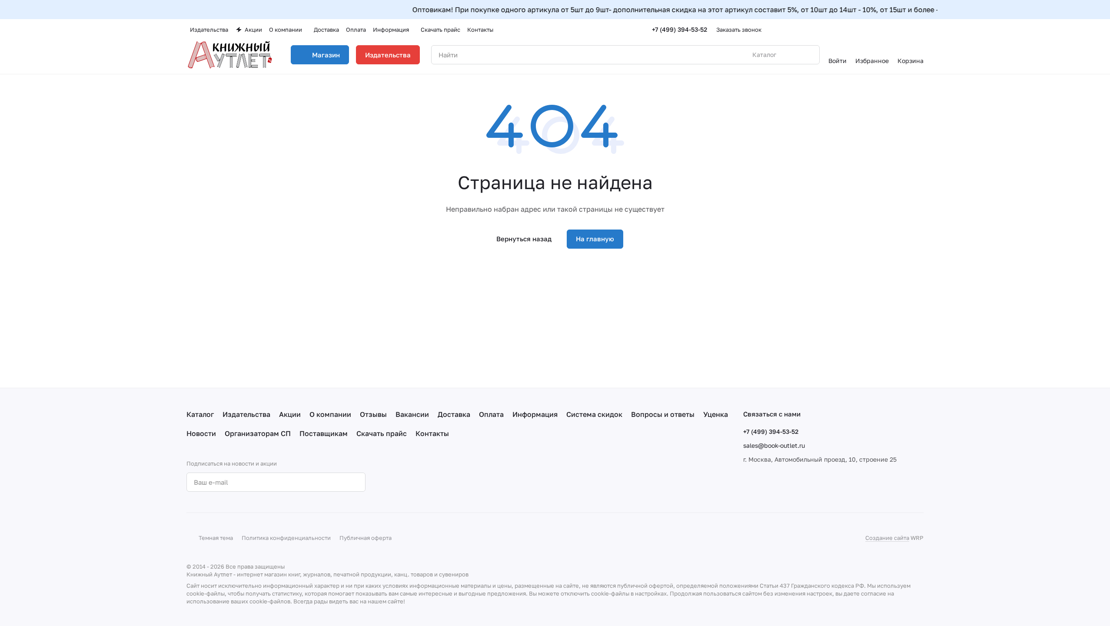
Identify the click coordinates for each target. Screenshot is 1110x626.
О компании (330, 414)
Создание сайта (887, 537)
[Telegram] (416, 482)
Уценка (715, 414)
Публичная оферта (365, 537)
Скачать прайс (381, 433)
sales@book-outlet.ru (774, 445)
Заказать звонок (738, 29)
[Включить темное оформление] (920, 29)
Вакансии (412, 414)
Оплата (491, 414)
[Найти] (808, 54)
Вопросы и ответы (663, 414)
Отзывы (373, 414)
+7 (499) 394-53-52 (679, 29)
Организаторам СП (258, 433)
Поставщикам (323, 433)
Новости (201, 433)
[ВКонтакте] (398, 482)
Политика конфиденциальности (286, 537)
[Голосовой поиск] (792, 54)
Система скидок (594, 414)
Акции (290, 414)
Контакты (432, 433)
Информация (535, 414)
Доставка (454, 414)
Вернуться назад (524, 239)
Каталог (200, 414)
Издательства (388, 55)
